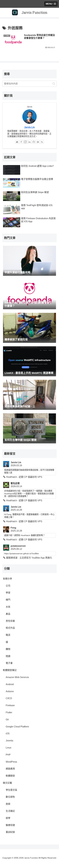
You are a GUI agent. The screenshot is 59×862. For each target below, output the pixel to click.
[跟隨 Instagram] (25, 142)
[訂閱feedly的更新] (38, 142)
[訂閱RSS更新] (42, 142)
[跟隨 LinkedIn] (29, 142)
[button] (53, 83)
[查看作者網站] (17, 142)
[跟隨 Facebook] (21, 142)
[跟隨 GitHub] (34, 142)
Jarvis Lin (29, 127)
